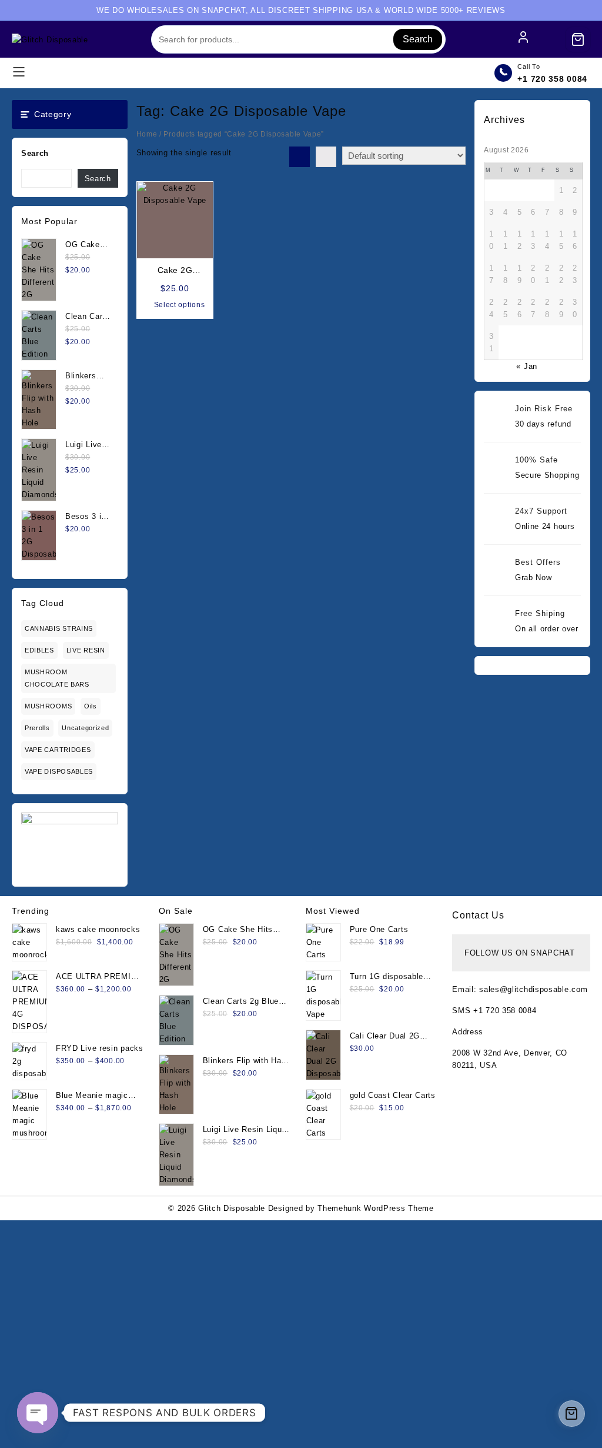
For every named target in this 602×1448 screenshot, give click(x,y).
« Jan (526, 366)
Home (147, 134)
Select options (179, 305)
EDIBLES (39, 650)
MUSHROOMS (48, 706)
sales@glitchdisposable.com (533, 989)
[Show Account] (523, 39)
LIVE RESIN (85, 650)
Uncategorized (85, 727)
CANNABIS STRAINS (59, 628)
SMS (462, 1010)
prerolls (37, 727)
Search (418, 39)
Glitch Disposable (231, 1208)
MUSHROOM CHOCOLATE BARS (57, 678)
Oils (90, 706)
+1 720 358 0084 (552, 79)
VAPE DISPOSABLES (59, 771)
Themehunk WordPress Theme (375, 1208)
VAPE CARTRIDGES (58, 749)
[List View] (326, 157)
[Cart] (578, 39)
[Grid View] (299, 157)
